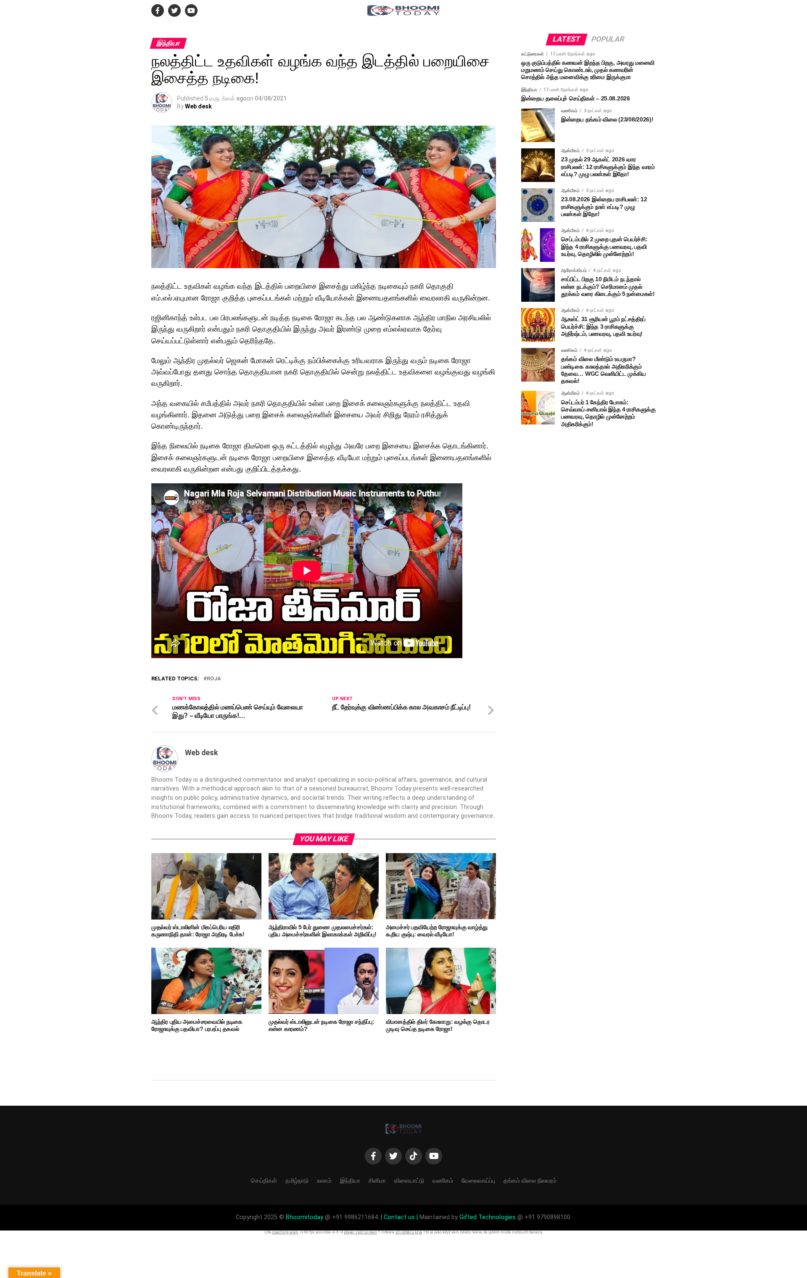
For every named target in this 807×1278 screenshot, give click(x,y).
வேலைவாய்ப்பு (478, 1180)
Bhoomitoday (304, 1217)
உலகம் (324, 1180)
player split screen (360, 1232)
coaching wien (285, 1232)
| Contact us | (399, 1217)
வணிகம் (443, 1180)
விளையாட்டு (409, 1180)
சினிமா (377, 1180)
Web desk (198, 106)
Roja (214, 679)
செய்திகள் (264, 1180)
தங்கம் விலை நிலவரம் (530, 1180)
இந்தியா (350, 1180)
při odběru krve (409, 1232)
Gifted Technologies (487, 1217)
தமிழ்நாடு (297, 1180)
